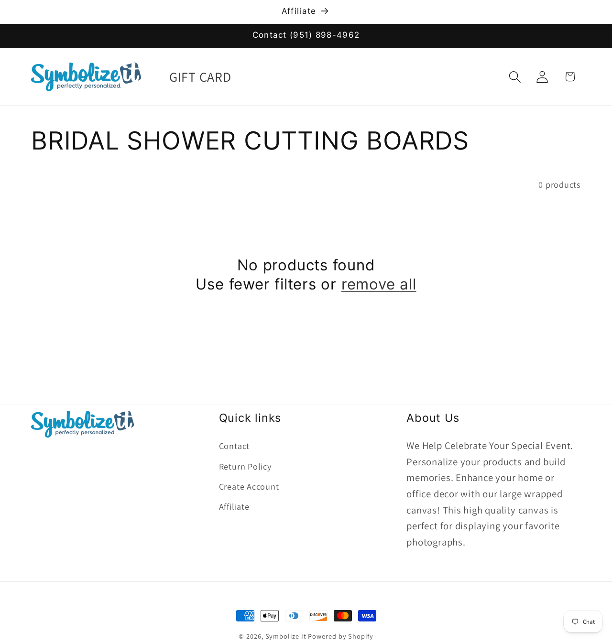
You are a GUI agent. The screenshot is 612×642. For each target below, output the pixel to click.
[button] (515, 76)
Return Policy (245, 466)
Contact (234, 446)
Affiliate (234, 507)
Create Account (249, 486)
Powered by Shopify (340, 636)
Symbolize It (285, 636)
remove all (378, 285)
